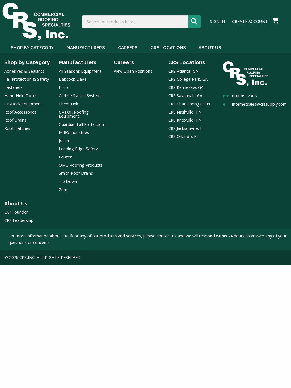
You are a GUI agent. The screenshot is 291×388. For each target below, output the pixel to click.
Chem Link (68, 104)
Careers (128, 47)
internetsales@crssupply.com (259, 104)
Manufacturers (85, 47)
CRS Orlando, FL (183, 136)
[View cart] (275, 21)
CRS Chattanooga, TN (189, 104)
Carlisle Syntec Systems (81, 95)
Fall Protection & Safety (26, 79)
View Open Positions (133, 71)
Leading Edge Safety (78, 148)
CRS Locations (168, 47)
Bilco (63, 87)
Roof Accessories (20, 112)
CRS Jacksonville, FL (186, 128)
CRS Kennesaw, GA (185, 87)
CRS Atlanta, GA (183, 71)
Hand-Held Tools (20, 95)
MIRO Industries (74, 132)
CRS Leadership (19, 220)
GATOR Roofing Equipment (74, 114)
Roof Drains (15, 120)
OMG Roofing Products (81, 165)
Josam (64, 140)
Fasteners (13, 87)
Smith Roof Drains (76, 173)
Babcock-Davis (73, 79)
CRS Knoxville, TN (184, 120)
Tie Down (68, 181)
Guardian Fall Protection (81, 124)
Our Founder (16, 212)
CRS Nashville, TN (184, 112)
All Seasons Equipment (80, 71)
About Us (210, 47)
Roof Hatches (17, 128)
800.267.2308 (244, 96)
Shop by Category (32, 47)
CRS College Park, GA (188, 79)
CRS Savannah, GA (185, 95)
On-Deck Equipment (23, 104)
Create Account (250, 22)
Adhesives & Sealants (24, 71)
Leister (65, 157)
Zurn (63, 189)
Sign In (217, 22)
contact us (166, 236)
